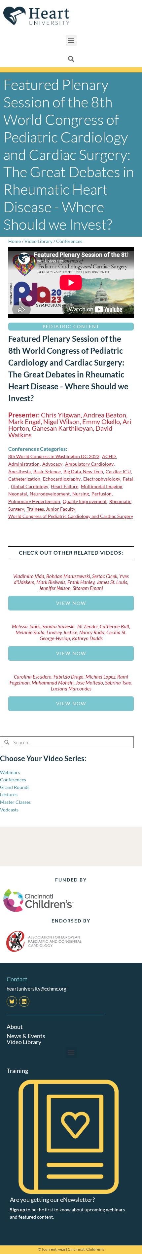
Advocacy (52, 464)
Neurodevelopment (50, 493)
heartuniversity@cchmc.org (36, 989)
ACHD (109, 456)
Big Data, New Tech (83, 471)
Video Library (38, 241)
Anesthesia (19, 471)
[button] (71, 40)
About (15, 1026)
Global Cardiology (29, 486)
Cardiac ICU (118, 471)
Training (17, 1070)
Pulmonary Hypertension (34, 501)
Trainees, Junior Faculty (51, 509)
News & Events (26, 1035)
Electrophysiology (101, 479)
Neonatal (17, 493)
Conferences (69, 241)
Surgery (16, 509)
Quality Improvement (85, 501)
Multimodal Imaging (101, 486)
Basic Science (47, 471)
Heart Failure (64, 486)
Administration (24, 464)
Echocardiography (62, 479)
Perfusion (101, 493)
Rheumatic (120, 501)
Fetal (128, 479)
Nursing (80, 493)
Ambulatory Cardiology (89, 464)
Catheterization (24, 479)
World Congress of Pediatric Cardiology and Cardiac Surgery (70, 516)
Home (14, 241)
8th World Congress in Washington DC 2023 (53, 456)
